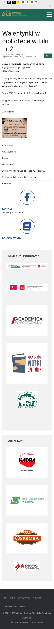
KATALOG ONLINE (11, 237)
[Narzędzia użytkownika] (48, 56)
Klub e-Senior (8, 164)
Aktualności (7, 145)
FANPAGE (7, 208)
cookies (39, 622)
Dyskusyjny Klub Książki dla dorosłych (19, 177)
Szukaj (50, 6)
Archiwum (7, 183)
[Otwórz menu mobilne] (49, 15)
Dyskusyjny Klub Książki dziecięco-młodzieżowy (23, 171)
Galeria (5, 158)
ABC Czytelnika (9, 152)
